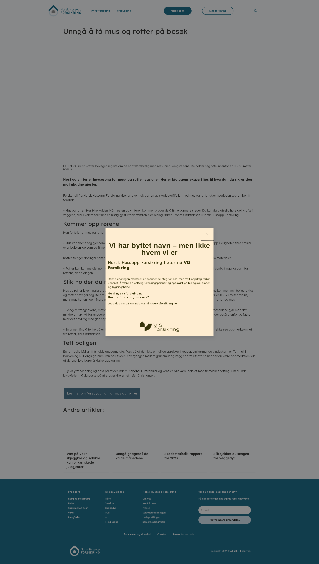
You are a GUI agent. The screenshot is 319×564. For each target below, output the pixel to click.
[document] (159, 282)
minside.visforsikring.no (161, 303)
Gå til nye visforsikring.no (125, 293)
